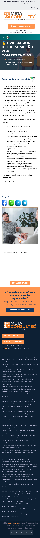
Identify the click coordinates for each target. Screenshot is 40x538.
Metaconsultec (13, 523)
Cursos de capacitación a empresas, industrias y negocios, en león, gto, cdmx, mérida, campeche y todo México (19, 359)
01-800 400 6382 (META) (16, 345)
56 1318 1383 (21, 30)
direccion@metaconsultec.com (21, 32)
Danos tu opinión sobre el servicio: (16, 252)
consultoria (20, 60)
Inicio (10, 60)
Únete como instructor (21, 26)
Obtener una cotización (20, 310)
